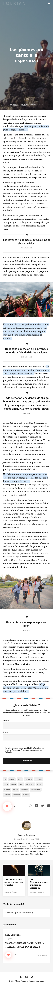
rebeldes (24, 790)
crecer (6, 784)
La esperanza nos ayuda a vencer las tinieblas (14, 882)
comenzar (28, 779)
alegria (12, 779)
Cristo (13, 784)
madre (15, 790)
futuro (39, 784)
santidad (7, 795)
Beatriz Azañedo (26, 835)
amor (20, 779)
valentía (26, 795)
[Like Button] (7, 806)
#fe (5, 779)
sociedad (16, 795)
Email (5, 732)
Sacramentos (36, 790)
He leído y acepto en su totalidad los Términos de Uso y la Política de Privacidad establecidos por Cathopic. (24, 750)
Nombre (6, 720)
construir (38, 779)
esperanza (30, 784)
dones (21, 784)
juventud (7, 790)
